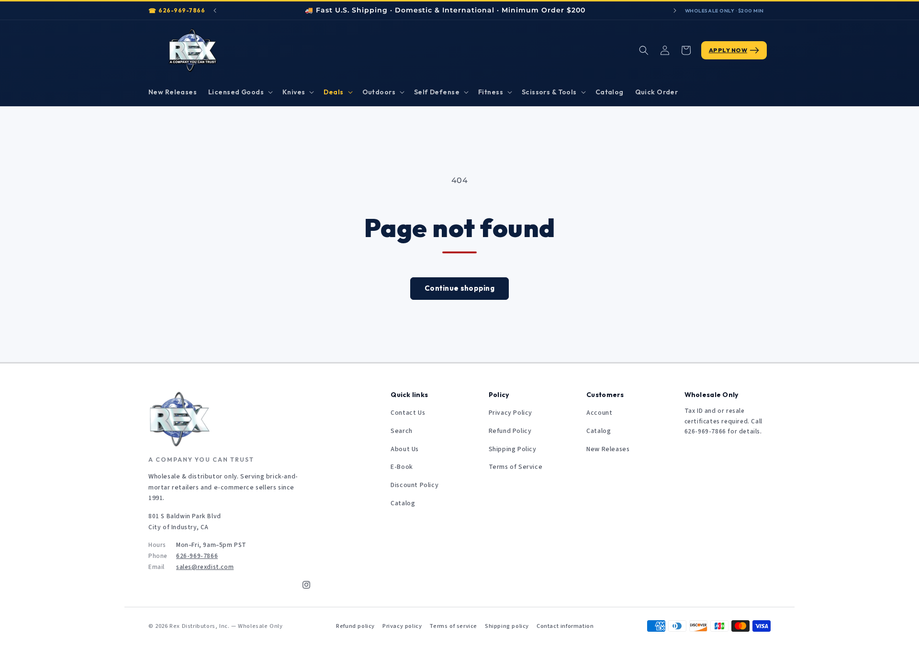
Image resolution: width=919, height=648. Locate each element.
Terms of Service (516, 467)
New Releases (607, 449)
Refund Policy (510, 431)
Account (599, 413)
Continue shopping (459, 288)
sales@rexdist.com (205, 566)
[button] (239, 92)
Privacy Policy (510, 413)
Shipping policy (507, 626)
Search (402, 431)
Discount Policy (414, 485)
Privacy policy (402, 626)
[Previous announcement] (214, 10)
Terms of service (453, 626)
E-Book (402, 467)
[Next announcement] (674, 10)
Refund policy (355, 626)
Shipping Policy (513, 449)
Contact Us (408, 413)
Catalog (403, 503)
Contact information (565, 626)
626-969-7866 (181, 10)
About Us (405, 449)
